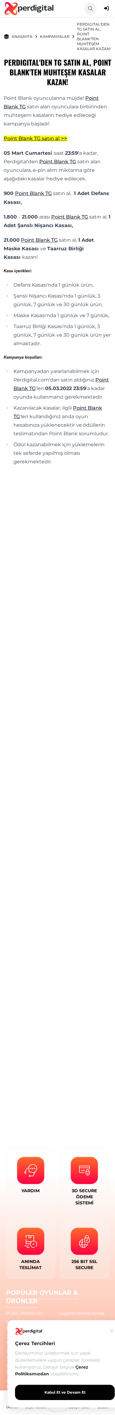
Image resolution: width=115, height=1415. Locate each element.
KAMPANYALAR (55, 36)
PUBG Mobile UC (24, 1313)
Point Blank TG (57, 162)
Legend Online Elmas (82, 1313)
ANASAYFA (22, 36)
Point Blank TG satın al (31, 138)
